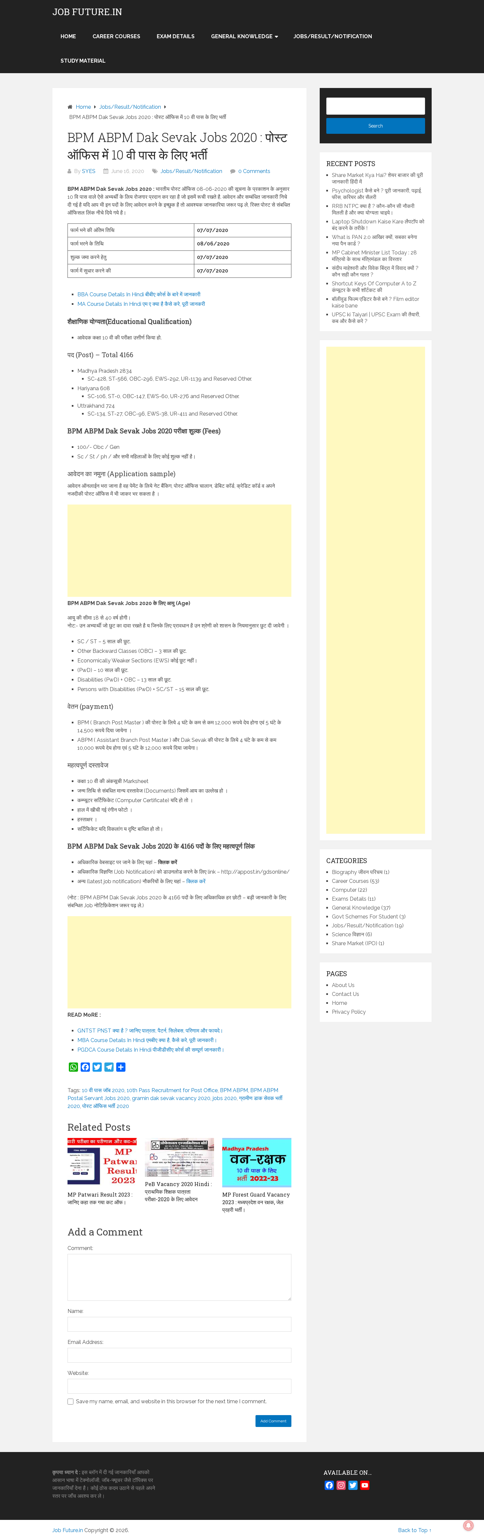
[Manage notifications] (468, 1525)
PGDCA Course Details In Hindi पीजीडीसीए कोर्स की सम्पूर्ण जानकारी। (151, 1050)
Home (339, 1003)
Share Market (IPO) (354, 943)
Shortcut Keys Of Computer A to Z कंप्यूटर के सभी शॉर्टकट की (374, 286)
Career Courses (116, 36)
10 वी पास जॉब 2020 (103, 1090)
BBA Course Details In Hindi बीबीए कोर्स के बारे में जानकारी (139, 294)
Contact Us (345, 994)
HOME (68, 36)
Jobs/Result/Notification (332, 36)
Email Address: (85, 1342)
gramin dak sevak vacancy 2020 (171, 1098)
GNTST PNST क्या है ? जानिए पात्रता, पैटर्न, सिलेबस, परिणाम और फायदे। (150, 1031)
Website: (78, 1373)
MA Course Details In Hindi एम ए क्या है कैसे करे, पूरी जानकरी (141, 304)
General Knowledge (242, 36)
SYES (88, 171)
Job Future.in (87, 11)
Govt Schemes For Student (365, 917)
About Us (343, 985)
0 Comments (254, 171)
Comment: (80, 1248)
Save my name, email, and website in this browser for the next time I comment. (171, 1401)
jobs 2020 (225, 1098)
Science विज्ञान (348, 934)
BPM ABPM (234, 1090)
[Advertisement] (179, 551)
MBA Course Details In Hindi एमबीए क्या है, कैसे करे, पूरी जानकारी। (147, 1040)
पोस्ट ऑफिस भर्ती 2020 (105, 1106)
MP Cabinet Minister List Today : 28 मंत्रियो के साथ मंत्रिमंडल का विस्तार (374, 255)
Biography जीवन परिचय (357, 872)
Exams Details (349, 899)
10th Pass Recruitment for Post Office (172, 1090)
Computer (344, 890)
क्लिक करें (195, 881)
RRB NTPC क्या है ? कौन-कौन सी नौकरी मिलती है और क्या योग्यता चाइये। (373, 209)
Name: (75, 1311)
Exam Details (176, 36)
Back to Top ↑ (415, 1530)
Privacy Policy (349, 1012)
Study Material (83, 61)
